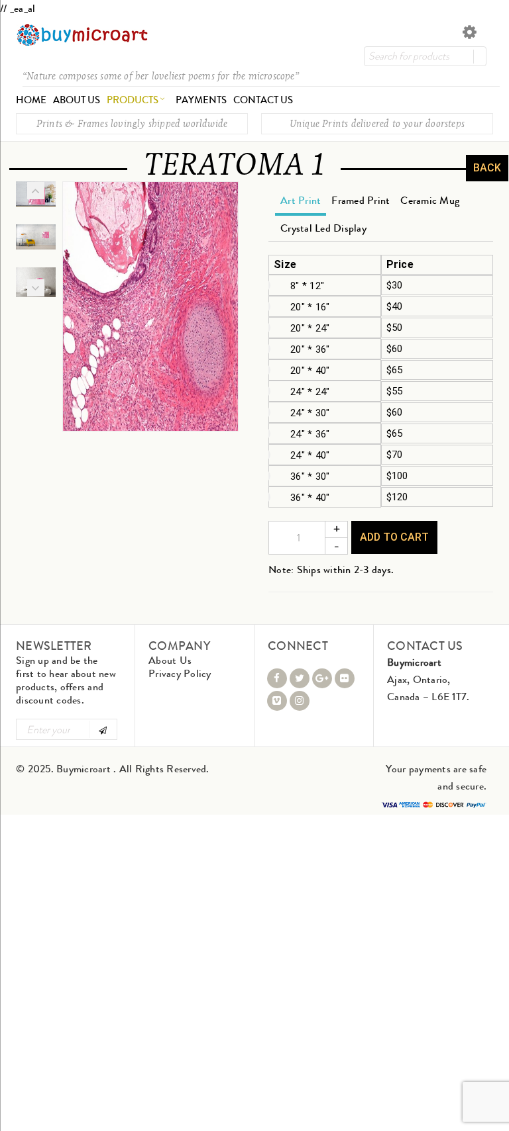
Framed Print (360, 200)
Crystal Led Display (323, 228)
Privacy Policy (179, 673)
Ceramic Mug (429, 200)
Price (400, 265)
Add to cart (394, 537)
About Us (170, 660)
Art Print (300, 200)
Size (285, 265)
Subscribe (102, 729)
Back (487, 167)
